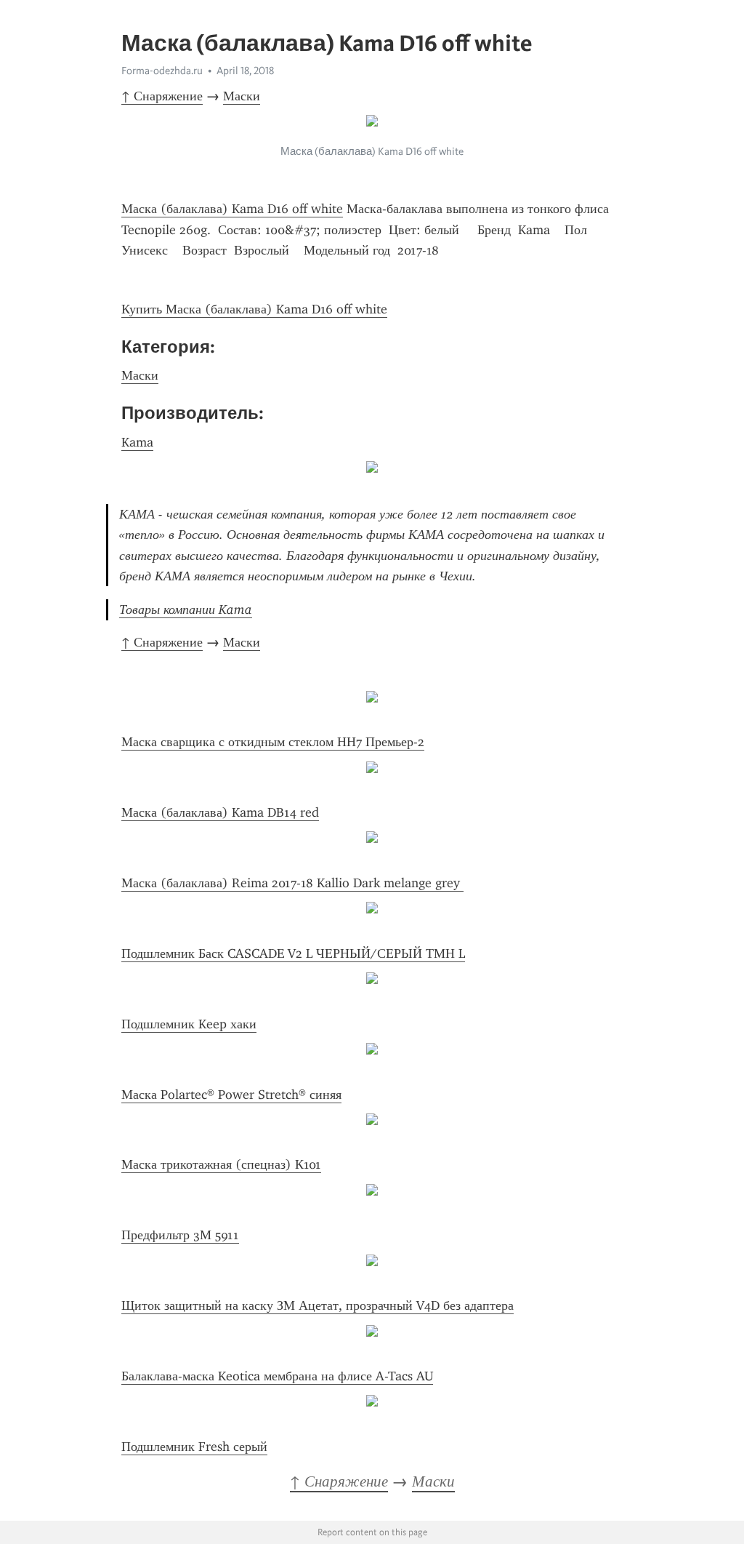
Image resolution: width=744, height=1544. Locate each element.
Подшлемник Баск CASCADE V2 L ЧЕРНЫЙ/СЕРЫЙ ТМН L (293, 953)
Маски (241, 96)
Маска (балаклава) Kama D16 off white (232, 209)
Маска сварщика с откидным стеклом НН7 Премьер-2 (272, 742)
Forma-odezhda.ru (162, 70)
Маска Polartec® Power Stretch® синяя (231, 1095)
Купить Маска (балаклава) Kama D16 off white (254, 309)
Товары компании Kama (185, 609)
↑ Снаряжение (162, 96)
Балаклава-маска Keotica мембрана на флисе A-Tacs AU (277, 1376)
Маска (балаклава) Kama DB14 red (220, 812)
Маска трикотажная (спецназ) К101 (221, 1164)
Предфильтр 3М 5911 (180, 1235)
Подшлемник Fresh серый (194, 1447)
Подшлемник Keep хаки (188, 1024)
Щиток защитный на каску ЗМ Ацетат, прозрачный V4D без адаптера (317, 1305)
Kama (137, 442)
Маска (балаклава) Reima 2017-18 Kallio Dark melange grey (292, 883)
